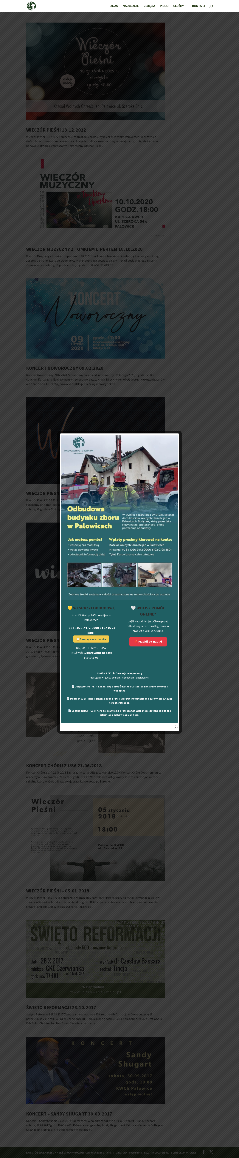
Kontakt (198, 6)
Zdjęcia (149, 6)
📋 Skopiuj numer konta (91, 639)
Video (164, 6)
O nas (113, 6)
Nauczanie (131, 6)
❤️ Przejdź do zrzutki (148, 641)
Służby (178, 6)
